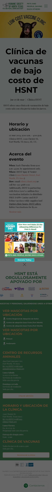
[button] (24, 264)
